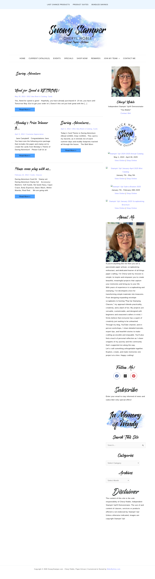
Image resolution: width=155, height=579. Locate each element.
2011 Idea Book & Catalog (82, 129)
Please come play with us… (33, 169)
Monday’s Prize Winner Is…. (31, 125)
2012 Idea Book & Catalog (37, 96)
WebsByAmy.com (113, 569)
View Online (120, 160)
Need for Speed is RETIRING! (37, 90)
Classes (39, 175)
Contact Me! (126, 113)
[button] (119, 58)
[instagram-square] (126, 376)
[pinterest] (134, 376)
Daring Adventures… (76, 123)
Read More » (24, 109)
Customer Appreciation (35, 134)
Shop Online (132, 160)
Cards (50, 96)
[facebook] (117, 376)
